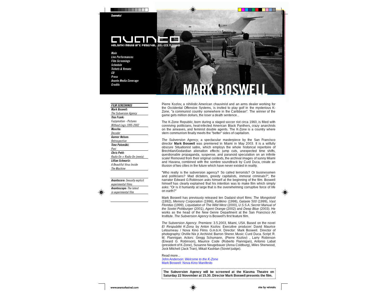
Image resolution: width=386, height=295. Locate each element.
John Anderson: (190, 259)
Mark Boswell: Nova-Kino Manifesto (187, 263)
